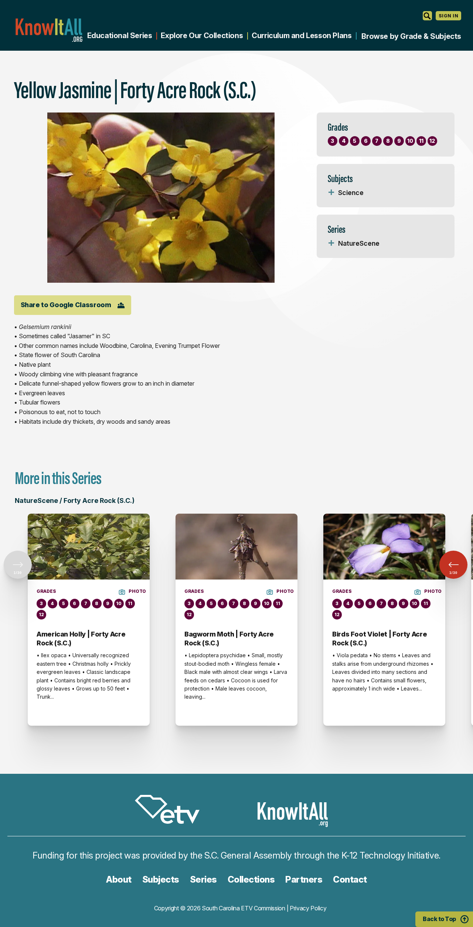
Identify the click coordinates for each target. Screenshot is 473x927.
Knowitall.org (49, 30)
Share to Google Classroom (66, 305)
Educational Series (119, 35)
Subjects (160, 879)
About (119, 879)
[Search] (427, 15)
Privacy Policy (308, 908)
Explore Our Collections (202, 35)
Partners (303, 879)
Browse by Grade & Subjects (411, 36)
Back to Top (439, 919)
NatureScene (359, 243)
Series (203, 879)
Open (331, 193)
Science (351, 193)
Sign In (448, 16)
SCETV (171, 810)
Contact (350, 879)
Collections (251, 879)
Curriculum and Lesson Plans (301, 35)
